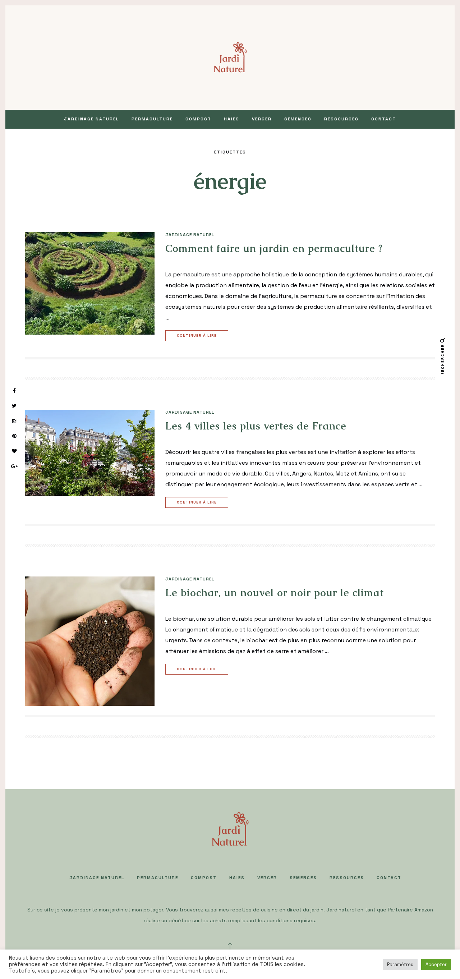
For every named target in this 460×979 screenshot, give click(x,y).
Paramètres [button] (400, 964)
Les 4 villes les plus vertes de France (255, 425)
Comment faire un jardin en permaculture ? (274, 248)
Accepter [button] (436, 964)
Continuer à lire (197, 335)
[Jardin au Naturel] (230, 57)
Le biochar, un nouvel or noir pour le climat (274, 592)
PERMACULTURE (152, 119)
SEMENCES (298, 119)
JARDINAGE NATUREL (91, 119)
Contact (383, 119)
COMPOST (198, 119)
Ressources (341, 119)
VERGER (262, 119)
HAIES (231, 119)
